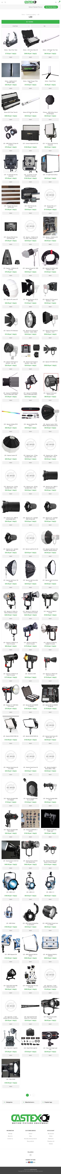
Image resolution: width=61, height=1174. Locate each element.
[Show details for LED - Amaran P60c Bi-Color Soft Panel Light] (11, 226)
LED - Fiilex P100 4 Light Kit (30, 1048)
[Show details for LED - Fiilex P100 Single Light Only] (50, 1037)
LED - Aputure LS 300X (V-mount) (50, 612)
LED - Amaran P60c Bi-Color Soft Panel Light (11, 237)
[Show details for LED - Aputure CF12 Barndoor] (11, 319)
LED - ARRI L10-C (10, 892)
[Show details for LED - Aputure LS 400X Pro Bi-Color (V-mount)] (11, 631)
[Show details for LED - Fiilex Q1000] (11, 1068)
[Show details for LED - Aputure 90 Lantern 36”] (11, 288)
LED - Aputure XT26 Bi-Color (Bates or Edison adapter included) (50, 862)
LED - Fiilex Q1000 (10, 1079)
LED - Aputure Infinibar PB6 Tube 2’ (30, 425)
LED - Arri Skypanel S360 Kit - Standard (50, 955)
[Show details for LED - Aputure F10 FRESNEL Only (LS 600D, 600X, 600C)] (30, 382)
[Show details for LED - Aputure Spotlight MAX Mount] (50, 787)
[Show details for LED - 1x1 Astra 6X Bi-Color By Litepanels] (50, 132)
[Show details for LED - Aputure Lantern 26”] (11, 444)
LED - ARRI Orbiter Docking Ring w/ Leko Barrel (30, 924)
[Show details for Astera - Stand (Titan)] (50, 70)
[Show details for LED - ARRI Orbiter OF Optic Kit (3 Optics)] (11, 132)
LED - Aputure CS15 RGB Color (50, 362)
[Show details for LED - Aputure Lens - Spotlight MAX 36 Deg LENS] (11, 538)
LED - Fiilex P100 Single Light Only (50, 1048)
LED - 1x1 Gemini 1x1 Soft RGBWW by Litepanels (30, 175)
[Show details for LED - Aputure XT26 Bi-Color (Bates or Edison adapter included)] (50, 850)
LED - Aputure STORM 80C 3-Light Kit (30, 830)
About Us (10, 1136)
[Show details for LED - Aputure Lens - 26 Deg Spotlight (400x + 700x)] (50, 444)
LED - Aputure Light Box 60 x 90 (30, 549)
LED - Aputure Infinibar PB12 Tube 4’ (11, 425)
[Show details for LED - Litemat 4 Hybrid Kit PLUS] (30, 132)
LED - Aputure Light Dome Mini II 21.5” (30, 581)
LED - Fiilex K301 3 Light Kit (10, 1048)
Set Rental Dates (51, 7)
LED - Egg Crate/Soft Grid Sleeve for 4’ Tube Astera (30, 1017)
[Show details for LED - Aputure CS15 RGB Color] (50, 351)
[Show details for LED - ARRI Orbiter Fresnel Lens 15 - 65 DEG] (50, 912)
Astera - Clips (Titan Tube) (10, 50)
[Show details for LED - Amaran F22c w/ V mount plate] (50, 195)
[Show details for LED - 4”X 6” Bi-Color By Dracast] (30, 195)
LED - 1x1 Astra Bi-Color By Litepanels (10, 175)
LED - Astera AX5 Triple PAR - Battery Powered (11, 986)
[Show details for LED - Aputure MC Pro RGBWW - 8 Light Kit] (50, 694)
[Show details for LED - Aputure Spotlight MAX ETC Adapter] (11, 787)
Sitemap (10, 1133)
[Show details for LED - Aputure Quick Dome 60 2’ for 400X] (11, 756)
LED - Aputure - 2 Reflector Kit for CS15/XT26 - (50, 237)
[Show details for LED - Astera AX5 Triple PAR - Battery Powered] (11, 974)
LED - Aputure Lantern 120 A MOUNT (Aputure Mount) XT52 (50, 425)
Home (23, 14)
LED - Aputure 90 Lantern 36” (11, 299)
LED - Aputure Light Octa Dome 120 (50, 581)
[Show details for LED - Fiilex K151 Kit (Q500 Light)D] (50, 1006)
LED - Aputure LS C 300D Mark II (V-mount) (10, 705)
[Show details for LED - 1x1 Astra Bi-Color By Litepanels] (11, 163)
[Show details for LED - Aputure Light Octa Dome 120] (50, 569)
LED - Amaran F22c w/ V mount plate (50, 206)
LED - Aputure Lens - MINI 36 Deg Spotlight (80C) (11, 518)
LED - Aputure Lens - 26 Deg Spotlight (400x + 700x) (50, 456)
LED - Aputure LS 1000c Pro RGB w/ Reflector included (11, 612)
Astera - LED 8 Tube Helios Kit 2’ (30, 50)
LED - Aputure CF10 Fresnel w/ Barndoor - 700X (50, 300)
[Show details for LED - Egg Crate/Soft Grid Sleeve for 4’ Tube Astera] (30, 1006)
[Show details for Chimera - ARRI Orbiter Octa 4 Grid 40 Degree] (50, 101)
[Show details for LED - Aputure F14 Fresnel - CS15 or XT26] (50, 382)
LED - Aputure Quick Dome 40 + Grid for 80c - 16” (50, 737)
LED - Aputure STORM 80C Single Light (50, 830)
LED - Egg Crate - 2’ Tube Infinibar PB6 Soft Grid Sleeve (50, 986)
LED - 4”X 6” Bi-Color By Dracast (30, 206)
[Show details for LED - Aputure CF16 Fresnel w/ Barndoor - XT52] (50, 319)
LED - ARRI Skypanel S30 (11, 954)
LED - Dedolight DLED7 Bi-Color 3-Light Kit (30, 986)
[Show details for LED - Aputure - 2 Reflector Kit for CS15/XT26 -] (50, 226)
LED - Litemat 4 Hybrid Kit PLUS (30, 143)
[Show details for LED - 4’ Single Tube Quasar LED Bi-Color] (11, 195)
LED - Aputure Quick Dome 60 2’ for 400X (11, 768)
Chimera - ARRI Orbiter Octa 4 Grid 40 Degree (50, 113)
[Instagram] (30, 1155)
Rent (10, 57)
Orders (50, 1136)
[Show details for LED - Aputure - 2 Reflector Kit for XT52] (11, 257)
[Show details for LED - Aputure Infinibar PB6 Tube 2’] (30, 413)
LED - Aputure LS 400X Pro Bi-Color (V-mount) (10, 643)
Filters (30, 21)
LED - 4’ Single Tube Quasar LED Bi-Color (10, 206)
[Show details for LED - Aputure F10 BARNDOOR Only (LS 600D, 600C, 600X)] (11, 382)
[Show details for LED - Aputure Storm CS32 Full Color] (11, 850)
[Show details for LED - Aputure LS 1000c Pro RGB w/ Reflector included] (11, 600)
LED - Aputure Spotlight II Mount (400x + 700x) (50, 768)
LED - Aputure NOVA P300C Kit (10, 736)
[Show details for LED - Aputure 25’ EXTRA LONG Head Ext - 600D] (50, 257)
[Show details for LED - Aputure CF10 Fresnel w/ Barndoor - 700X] (50, 288)
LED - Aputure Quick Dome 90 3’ (30, 768)
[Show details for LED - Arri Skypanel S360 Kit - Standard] (50, 943)
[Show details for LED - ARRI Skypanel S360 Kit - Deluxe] (30, 943)
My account (51, 1133)
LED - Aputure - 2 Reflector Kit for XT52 (10, 269)
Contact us (10, 1138)
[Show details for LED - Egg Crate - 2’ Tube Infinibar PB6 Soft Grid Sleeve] (50, 974)
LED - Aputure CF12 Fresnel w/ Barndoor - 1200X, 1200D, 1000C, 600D (30, 332)
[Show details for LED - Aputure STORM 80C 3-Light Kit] (30, 818)
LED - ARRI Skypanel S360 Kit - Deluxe (30, 955)
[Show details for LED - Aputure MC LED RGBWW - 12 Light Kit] (30, 694)
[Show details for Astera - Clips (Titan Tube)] (11, 39)
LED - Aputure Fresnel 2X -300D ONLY (30, 269)
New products (30, 1141)
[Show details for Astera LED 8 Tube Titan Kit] (11, 101)
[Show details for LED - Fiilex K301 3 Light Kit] (11, 1037)
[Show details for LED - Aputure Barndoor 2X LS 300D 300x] (30, 288)
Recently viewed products (30, 1138)
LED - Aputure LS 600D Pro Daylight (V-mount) (50, 643)
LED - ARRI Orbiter (10, 923)
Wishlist (51, 1143)
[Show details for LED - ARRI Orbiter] (11, 912)
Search (30, 1133)
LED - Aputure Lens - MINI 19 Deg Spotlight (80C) (50, 487)
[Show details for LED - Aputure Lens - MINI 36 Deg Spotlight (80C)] (11, 506)
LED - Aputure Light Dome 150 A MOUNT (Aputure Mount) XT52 (50, 550)
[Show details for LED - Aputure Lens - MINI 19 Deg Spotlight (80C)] (50, 475)
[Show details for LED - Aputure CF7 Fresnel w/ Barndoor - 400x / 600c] (30, 351)
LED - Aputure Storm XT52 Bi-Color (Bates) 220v (30, 861)
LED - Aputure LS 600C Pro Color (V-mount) (30, 643)
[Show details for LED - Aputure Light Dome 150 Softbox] (11, 569)
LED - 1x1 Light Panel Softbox (50, 174)
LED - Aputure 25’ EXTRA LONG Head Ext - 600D (50, 269)
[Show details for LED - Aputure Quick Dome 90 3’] (30, 756)
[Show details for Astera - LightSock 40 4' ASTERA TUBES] (11, 70)
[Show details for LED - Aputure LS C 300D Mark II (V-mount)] (11, 694)
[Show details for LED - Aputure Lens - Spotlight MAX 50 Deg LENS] (30, 506)
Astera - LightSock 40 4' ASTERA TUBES (11, 81)
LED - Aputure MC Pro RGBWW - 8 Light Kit (50, 705)
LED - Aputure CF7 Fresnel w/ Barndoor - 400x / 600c (30, 362)
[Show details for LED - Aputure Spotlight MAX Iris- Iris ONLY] (30, 787)
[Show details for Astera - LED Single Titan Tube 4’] (50, 39)
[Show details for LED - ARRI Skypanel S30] (11, 943)
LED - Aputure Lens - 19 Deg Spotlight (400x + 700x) (30, 456)
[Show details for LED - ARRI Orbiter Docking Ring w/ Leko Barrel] (30, 912)
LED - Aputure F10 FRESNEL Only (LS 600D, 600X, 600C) (30, 393)
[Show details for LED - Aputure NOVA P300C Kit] (11, 725)
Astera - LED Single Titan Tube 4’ (50, 50)
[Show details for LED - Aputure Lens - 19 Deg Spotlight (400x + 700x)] (30, 444)
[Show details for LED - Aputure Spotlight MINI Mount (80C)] (11, 818)
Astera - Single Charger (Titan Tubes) (30, 81)
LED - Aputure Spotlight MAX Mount (50, 799)
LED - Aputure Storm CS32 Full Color (10, 861)
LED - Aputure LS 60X (30, 673)
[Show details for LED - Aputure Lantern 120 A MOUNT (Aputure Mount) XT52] (50, 413)
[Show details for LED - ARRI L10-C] (11, 881)
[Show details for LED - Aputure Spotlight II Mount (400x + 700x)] (50, 756)
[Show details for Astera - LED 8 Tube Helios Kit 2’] (30, 39)
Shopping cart (50, 1141)
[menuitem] (10, 1133)
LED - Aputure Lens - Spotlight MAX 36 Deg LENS (10, 549)
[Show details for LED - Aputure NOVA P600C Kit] (30, 725)
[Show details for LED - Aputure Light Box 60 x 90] (30, 538)
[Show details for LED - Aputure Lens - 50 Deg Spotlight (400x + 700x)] (30, 475)
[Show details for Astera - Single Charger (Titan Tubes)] (30, 70)
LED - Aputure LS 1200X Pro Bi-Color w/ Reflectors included (30, 612)
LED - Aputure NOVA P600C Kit (30, 736)
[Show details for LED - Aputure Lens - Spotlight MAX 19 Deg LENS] (50, 506)
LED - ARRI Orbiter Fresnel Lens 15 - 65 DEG (50, 924)
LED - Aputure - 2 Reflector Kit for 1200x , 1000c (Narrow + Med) (30, 238)
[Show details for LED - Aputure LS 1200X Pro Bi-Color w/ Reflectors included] (30, 600)
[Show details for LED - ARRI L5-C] (30, 881)
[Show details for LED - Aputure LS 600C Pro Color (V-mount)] (30, 631)
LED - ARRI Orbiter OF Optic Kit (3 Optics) (10, 144)
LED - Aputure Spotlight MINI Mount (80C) (11, 830)
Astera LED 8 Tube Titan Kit (10, 112)
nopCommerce (33, 1169)
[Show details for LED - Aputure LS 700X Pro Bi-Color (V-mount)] (50, 662)
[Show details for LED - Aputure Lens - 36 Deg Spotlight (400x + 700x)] (11, 475)
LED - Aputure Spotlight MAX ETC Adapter (11, 799)
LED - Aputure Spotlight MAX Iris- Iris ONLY (30, 799)
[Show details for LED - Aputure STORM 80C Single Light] (50, 818)
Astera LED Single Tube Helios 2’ (30, 113)
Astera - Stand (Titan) (50, 81)
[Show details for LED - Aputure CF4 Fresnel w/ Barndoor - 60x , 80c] (11, 351)
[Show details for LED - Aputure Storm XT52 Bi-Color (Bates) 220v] (30, 850)
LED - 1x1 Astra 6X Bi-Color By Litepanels (50, 144)
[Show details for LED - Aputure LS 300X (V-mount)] (50, 600)
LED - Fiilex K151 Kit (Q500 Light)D (50, 1017)
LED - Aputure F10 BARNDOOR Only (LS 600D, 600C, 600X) (10, 393)
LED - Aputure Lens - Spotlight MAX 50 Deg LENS (30, 518)
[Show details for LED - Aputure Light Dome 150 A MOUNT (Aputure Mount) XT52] (50, 538)
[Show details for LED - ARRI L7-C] (50, 881)
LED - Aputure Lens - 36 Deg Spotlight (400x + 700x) (11, 487)
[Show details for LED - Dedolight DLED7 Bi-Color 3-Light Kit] (30, 974)
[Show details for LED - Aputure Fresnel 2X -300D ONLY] (30, 257)
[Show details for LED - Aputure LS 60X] (30, 662)
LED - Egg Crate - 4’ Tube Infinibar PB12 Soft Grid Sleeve (10, 1017)
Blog (30, 1136)
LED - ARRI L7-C (50, 892)
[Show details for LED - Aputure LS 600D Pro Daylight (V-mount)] (50, 631)
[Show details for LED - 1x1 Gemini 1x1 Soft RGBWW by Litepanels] (30, 163)
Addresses (50, 1138)
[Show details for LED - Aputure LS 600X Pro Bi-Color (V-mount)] (11, 662)
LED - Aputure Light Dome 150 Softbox (10, 581)
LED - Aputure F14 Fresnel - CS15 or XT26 (50, 393)
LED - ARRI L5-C (30, 892)
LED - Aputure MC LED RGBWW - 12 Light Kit (30, 705)
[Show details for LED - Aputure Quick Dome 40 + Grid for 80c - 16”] (50, 725)
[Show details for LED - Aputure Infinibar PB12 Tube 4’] (11, 413)
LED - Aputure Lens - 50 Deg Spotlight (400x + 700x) (30, 487)
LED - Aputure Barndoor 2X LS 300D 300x (30, 300)
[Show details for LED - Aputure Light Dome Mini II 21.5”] (30, 569)
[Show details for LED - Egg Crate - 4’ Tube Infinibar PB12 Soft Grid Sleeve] (11, 1006)
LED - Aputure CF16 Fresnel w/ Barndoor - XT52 (50, 331)
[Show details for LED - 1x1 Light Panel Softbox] (50, 163)
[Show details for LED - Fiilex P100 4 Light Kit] (30, 1037)
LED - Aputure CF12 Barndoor (11, 330)
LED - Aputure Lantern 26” (10, 455)
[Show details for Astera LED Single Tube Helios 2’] (30, 101)
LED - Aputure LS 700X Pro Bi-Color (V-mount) (50, 674)
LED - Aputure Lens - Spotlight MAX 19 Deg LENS (50, 518)
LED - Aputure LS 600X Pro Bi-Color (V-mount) (10, 674)
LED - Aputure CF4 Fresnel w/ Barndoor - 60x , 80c (11, 362)
